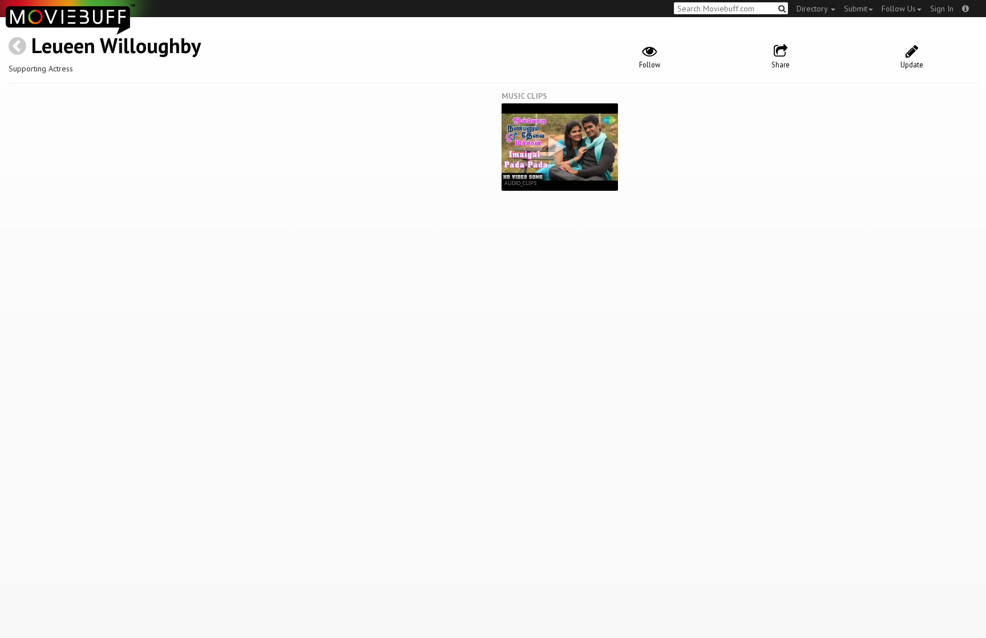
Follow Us (899, 8)
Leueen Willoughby (116, 45)
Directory (813, 8)
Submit (855, 8)
